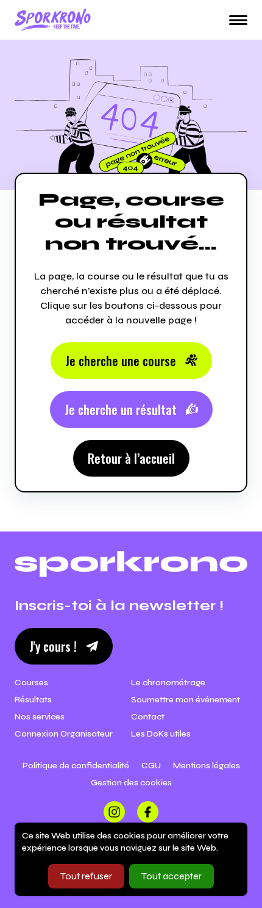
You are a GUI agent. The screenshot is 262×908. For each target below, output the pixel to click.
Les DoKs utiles (161, 734)
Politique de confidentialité (76, 765)
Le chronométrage (168, 682)
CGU (151, 765)
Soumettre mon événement (185, 699)
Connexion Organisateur (64, 734)
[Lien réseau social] (114, 812)
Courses (31, 682)
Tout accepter (171, 876)
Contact (148, 717)
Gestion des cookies (131, 782)
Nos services (40, 717)
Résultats (33, 699)
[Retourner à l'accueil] (53, 20)
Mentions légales (206, 765)
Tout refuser (86, 876)
